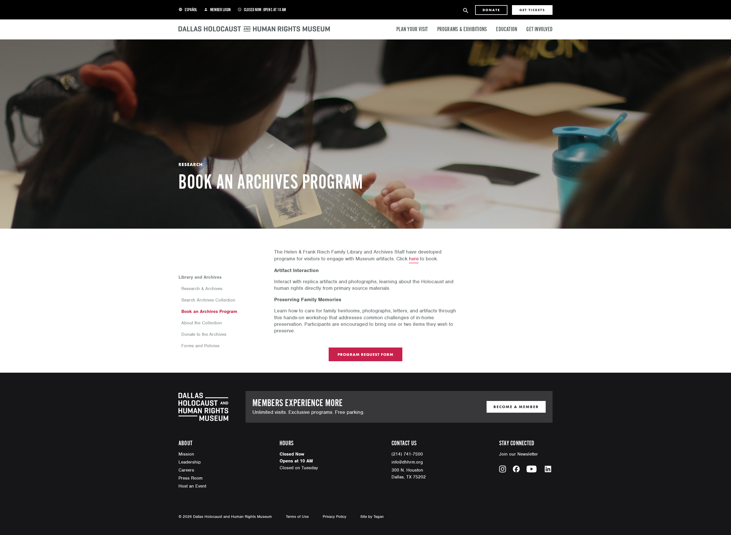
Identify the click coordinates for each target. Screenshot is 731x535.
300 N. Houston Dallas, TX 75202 (408, 473)
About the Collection (201, 323)
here (414, 258)
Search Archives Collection (208, 300)
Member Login (217, 10)
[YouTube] (532, 469)
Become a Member (516, 406)
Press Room (190, 478)
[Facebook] (516, 469)
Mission (186, 454)
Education (506, 29)
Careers (186, 470)
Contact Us (404, 443)
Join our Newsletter (518, 454)
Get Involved (539, 29)
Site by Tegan (372, 516)
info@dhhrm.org (407, 462)
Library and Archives (200, 277)
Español (187, 10)
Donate (491, 10)
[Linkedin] (548, 469)
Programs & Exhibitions (462, 29)
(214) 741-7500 (407, 454)
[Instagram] (502, 469)
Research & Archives (201, 289)
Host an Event (192, 486)
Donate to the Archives (203, 334)
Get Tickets (532, 10)
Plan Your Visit (412, 29)
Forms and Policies (200, 346)
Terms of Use (297, 516)
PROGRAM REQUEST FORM (365, 354)
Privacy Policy (334, 516)
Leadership (189, 462)
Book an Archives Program (209, 311)
